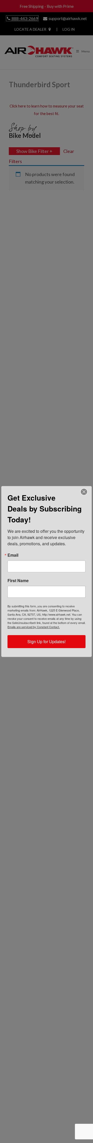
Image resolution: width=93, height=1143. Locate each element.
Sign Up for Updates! (46, 641)
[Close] (84, 492)
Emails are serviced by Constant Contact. (33, 627)
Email (12, 555)
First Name (18, 581)
